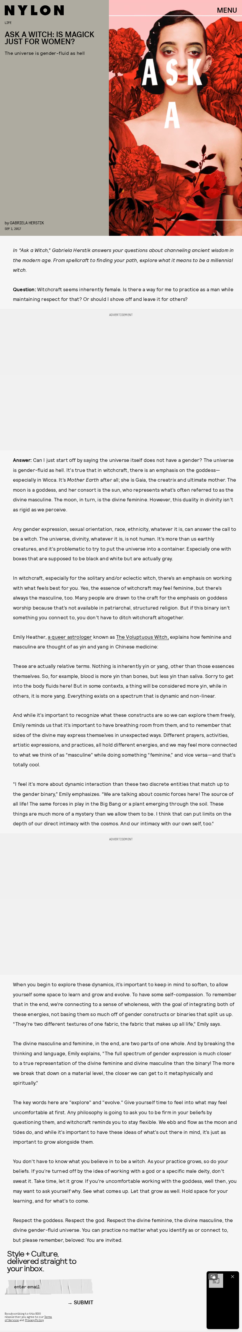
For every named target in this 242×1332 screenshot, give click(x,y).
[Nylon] (34, 10)
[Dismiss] (232, 1276)
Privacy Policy (34, 1320)
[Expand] (213, 1276)
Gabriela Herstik (27, 222)
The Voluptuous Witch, (142, 637)
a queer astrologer (70, 637)
